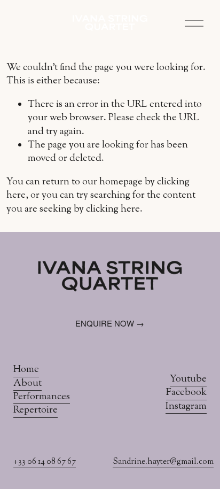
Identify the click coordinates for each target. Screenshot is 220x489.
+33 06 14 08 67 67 (44, 462)
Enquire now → (109, 323)
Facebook (186, 393)
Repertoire (35, 410)
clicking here (113, 209)
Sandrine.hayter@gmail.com (163, 462)
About (27, 384)
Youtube (188, 379)
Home (26, 370)
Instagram (186, 407)
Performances (41, 397)
